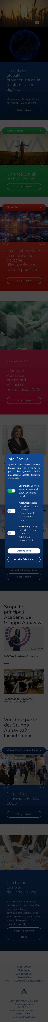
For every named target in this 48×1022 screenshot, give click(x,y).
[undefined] (11, 491)
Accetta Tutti (24, 550)
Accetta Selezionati (24, 559)
